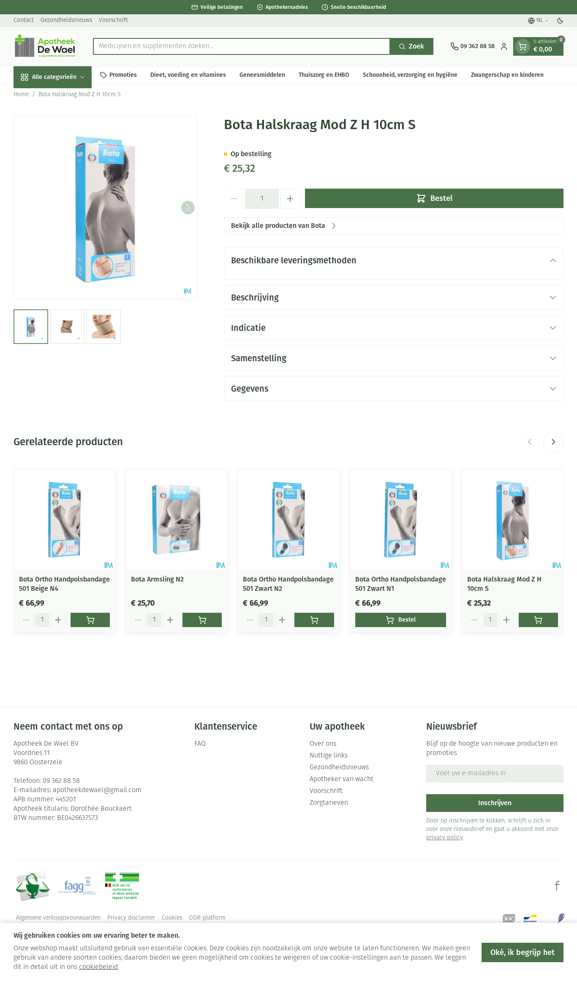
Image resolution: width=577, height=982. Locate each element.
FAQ (200, 744)
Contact (24, 20)
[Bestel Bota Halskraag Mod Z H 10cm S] (538, 620)
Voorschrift (113, 20)
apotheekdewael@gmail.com (97, 790)
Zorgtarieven (329, 803)
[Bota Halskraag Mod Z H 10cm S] (512, 519)
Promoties (123, 74)
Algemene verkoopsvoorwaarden (58, 918)
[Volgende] (188, 207)
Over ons (323, 744)
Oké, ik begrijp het (522, 952)
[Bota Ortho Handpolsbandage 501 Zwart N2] (288, 519)
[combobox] (241, 46)
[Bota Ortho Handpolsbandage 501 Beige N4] (64, 519)
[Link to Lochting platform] (561, 918)
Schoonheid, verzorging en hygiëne (410, 74)
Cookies (172, 918)
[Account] (504, 46)
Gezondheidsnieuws (66, 20)
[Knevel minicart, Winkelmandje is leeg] (522, 46)
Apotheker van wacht (341, 779)
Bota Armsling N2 (157, 579)
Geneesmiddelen (262, 74)
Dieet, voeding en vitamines (188, 74)
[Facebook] (557, 885)
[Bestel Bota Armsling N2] (202, 620)
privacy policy (444, 838)
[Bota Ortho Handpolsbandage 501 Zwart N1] (400, 519)
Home (21, 95)
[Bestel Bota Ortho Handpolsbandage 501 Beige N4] (90, 620)
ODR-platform (207, 918)
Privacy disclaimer (131, 918)
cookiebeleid (98, 967)
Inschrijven (495, 803)
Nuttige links (329, 755)
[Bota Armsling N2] (176, 519)
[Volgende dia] (553, 442)
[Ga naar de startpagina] (45, 46)
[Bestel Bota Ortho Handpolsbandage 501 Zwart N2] (314, 620)
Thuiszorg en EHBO (324, 74)
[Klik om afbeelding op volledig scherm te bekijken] (105, 207)
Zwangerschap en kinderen (507, 74)
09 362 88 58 (61, 781)
